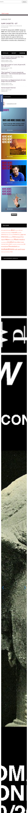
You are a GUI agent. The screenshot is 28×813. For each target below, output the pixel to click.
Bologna (9, 232)
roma (2, 251)
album (13, 230)
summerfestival (7, 251)
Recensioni (12, 246)
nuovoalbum (14, 244)
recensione (4, 246)
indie (24, 234)
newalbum (10, 242)
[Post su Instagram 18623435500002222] (14, 120)
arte (20, 230)
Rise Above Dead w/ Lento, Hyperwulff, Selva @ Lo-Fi (13, 65)
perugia (18, 244)
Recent (14, 53)
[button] (3, 587)
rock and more (19, 249)
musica (22, 239)
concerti (14, 232)
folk (18, 234)
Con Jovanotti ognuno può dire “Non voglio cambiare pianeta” (12, 57)
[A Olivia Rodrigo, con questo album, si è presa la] (14, 199)
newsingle (3, 244)
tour (11, 252)
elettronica (4, 234)
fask (12, 234)
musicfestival (4, 242)
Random (22, 53)
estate (9, 234)
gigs (22, 234)
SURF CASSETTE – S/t (9, 23)
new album (17, 242)
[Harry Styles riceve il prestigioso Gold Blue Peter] (14, 173)
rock (18, 246)
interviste (10, 237)
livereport (18, 237)
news (22, 242)
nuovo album (9, 244)
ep (7, 234)
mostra (12, 239)
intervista (4, 237)
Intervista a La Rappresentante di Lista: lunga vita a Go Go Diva (13, 80)
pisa (21, 244)
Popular (5, 53)
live (13, 237)
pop (22, 244)
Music (16, 239)
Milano (7, 239)
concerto (19, 232)
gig (20, 234)
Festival (15, 234)
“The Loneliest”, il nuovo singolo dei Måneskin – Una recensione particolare (13, 73)
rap (24, 244)
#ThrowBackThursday (5, 230)
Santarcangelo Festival (8, 88)
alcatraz (16, 230)
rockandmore (7, 249)
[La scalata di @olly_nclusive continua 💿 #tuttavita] (14, 146)
